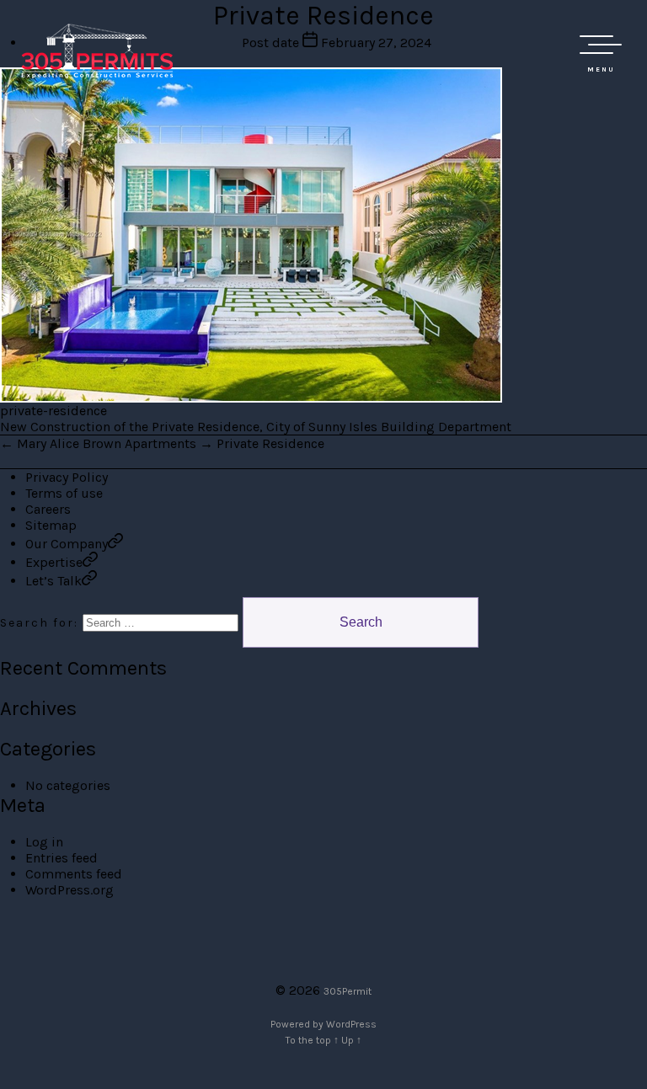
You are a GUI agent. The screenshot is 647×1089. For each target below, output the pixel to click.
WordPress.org (69, 890)
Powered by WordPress (323, 1024)
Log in (44, 842)
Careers (48, 509)
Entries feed (61, 858)
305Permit (348, 991)
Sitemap (51, 525)
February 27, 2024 (376, 43)
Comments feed (73, 874)
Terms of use (64, 493)
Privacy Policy (66, 477)
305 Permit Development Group (97, 50)
